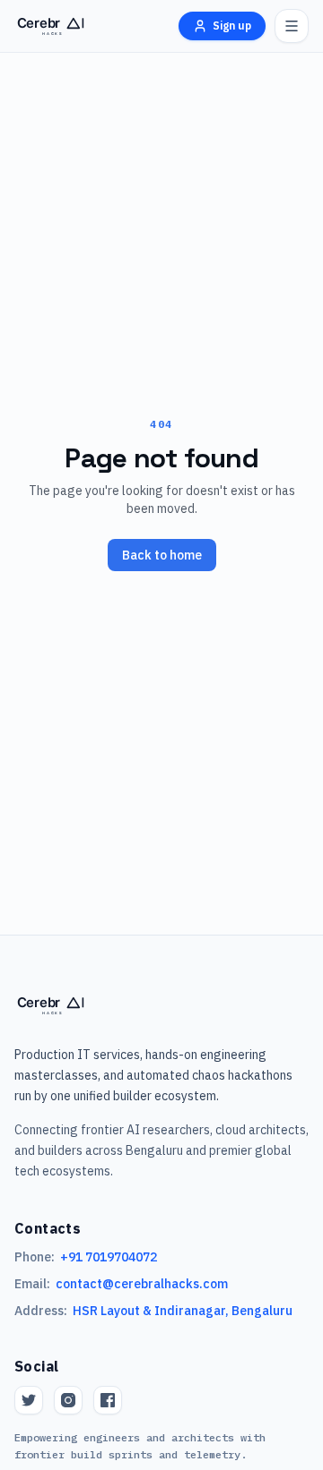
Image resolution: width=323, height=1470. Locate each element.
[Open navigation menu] (292, 26)
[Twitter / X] (28, 1400)
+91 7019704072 (108, 1257)
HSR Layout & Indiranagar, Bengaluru (182, 1311)
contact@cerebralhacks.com (142, 1284)
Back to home (162, 555)
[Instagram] (68, 1400)
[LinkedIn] (107, 1400)
